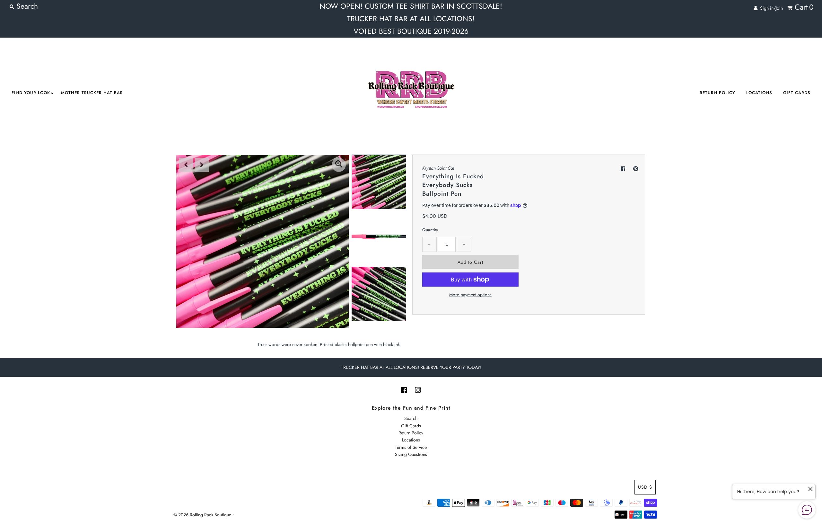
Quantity (430, 230)
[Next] (202, 165)
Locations (759, 93)
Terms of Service (411, 447)
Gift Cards (796, 93)
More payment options (470, 294)
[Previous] (186, 165)
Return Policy (717, 93)
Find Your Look (31, 93)
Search (410, 418)
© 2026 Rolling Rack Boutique (202, 515)
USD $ (645, 487)
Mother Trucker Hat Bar (92, 93)
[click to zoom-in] (339, 165)
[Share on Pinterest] (635, 169)
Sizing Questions (411, 454)
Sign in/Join (770, 8)
